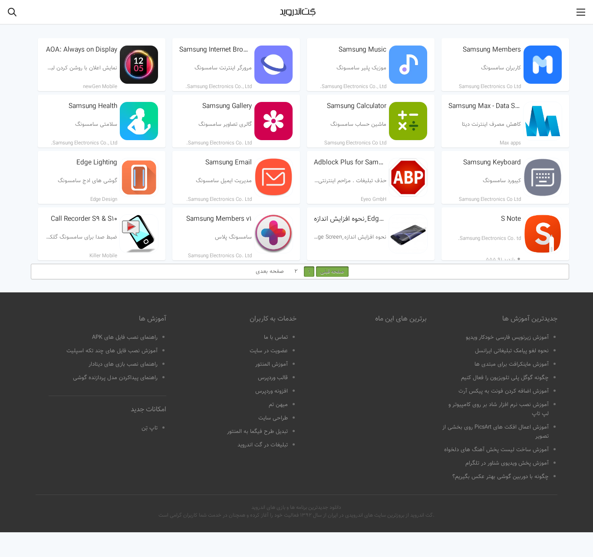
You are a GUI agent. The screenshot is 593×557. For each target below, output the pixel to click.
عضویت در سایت (269, 351)
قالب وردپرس (273, 378)
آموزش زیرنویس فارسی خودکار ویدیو (507, 337)
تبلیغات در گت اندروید (262, 445)
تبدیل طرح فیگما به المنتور (257, 431)
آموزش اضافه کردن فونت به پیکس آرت (503, 391)
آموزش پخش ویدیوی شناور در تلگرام (507, 463)
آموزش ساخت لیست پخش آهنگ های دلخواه (496, 450)
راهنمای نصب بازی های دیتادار (123, 364)
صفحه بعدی (270, 271)
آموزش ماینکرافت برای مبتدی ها (511, 364)
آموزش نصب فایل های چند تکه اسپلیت (112, 351)
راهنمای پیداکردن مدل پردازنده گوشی (115, 378)
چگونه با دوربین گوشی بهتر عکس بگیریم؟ (500, 476)
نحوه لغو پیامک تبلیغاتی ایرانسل (512, 351)
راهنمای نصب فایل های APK (125, 337)
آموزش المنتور (271, 364)
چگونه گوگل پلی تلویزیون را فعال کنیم (505, 378)
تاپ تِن (150, 428)
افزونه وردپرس (271, 391)
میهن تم (278, 404)
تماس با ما (276, 337)
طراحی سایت (273, 418)
